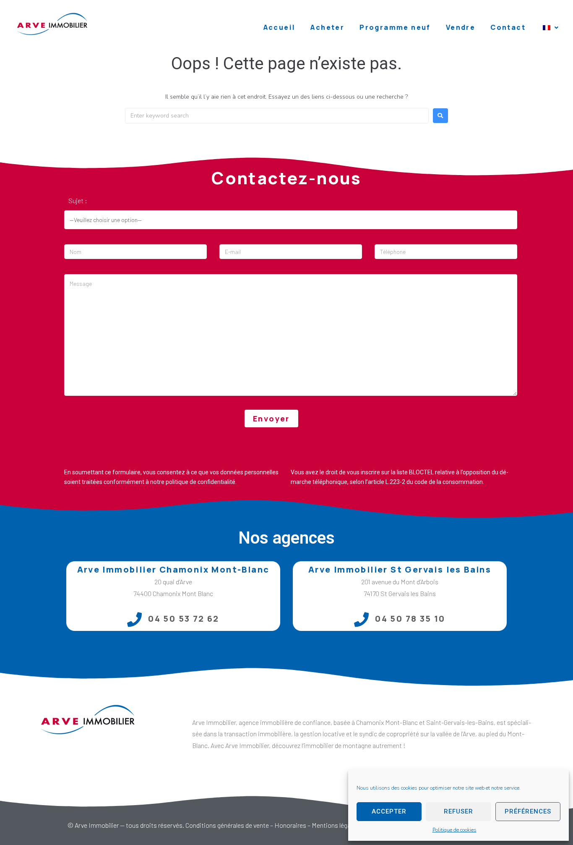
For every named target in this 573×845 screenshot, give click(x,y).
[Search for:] (277, 115)
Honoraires (290, 825)
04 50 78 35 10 (410, 618)
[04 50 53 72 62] (134, 619)
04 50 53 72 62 (183, 618)
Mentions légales (335, 825)
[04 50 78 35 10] (361, 619)
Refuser (458, 811)
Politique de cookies (454, 830)
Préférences (528, 811)
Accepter (389, 811)
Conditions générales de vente (227, 825)
